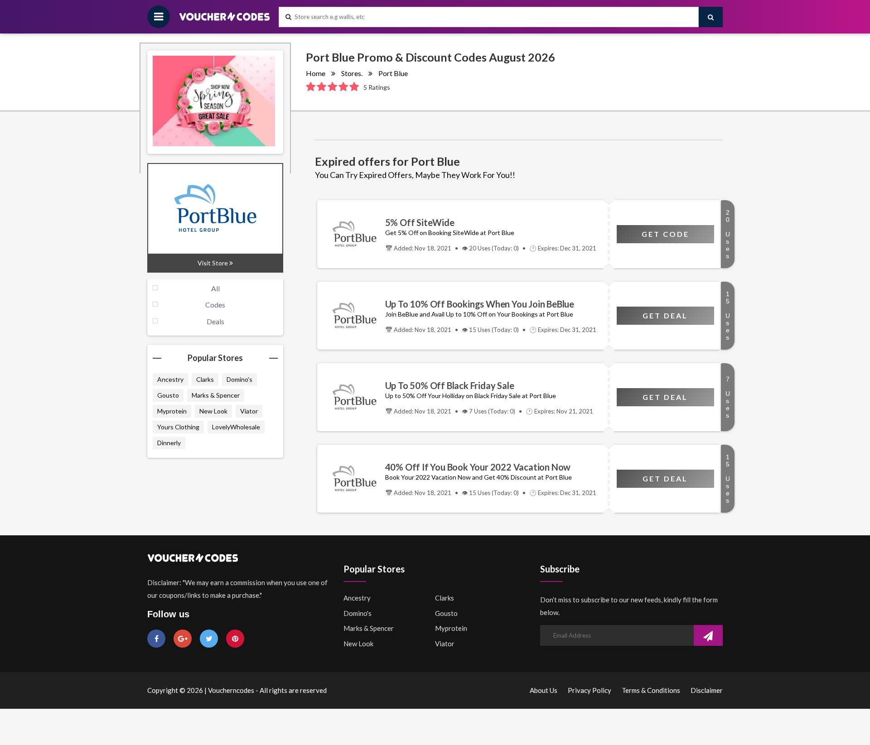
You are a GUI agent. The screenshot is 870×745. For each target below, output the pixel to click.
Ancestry (170, 379)
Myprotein (172, 411)
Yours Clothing (178, 427)
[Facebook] (156, 638)
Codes (215, 304)
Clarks (205, 379)
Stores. (351, 73)
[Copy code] (351, 234)
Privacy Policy (589, 690)
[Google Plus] (183, 638)
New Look (213, 411)
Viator (249, 411)
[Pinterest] (235, 638)
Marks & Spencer (216, 395)
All (215, 288)
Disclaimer (707, 690)
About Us (543, 690)
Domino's (239, 379)
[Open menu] (158, 16)
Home (315, 73)
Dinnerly (169, 443)
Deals (215, 321)
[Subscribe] (708, 636)
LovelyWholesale (236, 427)
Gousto (168, 395)
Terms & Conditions (651, 690)
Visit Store (213, 263)
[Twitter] (209, 638)
